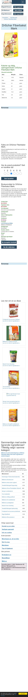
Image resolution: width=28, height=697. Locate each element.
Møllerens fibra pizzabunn (8, 517)
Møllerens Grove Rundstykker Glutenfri (11, 488)
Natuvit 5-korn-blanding (7, 505)
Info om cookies (7, 532)
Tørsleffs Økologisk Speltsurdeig (10, 508)
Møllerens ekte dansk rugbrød (9, 482)
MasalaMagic (6, 558)
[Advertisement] (14, 123)
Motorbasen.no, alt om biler (10, 539)
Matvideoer (5, 545)
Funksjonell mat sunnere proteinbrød (11, 511)
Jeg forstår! (23, 693)
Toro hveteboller (6, 494)
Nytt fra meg (6, 542)
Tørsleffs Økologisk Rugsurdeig (9, 485)
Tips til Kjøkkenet (7, 548)
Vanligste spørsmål (8, 529)
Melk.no (4, 561)
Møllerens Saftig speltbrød (8, 497)
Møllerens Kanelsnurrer (7, 479)
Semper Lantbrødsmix (7, 491)
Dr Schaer (3, 220)
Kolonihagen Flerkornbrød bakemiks (11, 476)
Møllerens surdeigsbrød (7, 502)
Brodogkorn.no (6, 555)
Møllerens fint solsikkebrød (8, 500)
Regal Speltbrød (6, 514)
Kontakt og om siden (8, 526)
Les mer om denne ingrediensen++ (11, 321)
